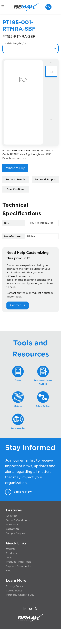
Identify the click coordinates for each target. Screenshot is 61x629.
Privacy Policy (14, 586)
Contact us (12, 529)
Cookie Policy (14, 590)
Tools (9, 557)
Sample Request (16, 533)
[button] (4, 7)
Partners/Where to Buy (20, 595)
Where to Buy (15, 168)
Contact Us (17, 305)
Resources (12, 524)
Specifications (15, 189)
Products (11, 553)
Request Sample (16, 179)
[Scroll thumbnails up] (51, 62)
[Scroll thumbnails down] (51, 119)
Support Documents (18, 566)
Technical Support (45, 179)
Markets (10, 549)
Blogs (9, 570)
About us (11, 516)
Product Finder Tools (18, 562)
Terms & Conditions (17, 520)
